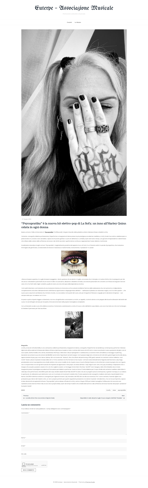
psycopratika (122, 390)
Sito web (23, 454)
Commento (25, 413)
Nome (23, 438)
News (23, 390)
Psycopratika (49, 232)
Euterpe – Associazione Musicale (74, 8)
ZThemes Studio (90, 482)
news (114, 390)
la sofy (108, 390)
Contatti (69, 22)
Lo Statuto (78, 22)
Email (23, 446)
